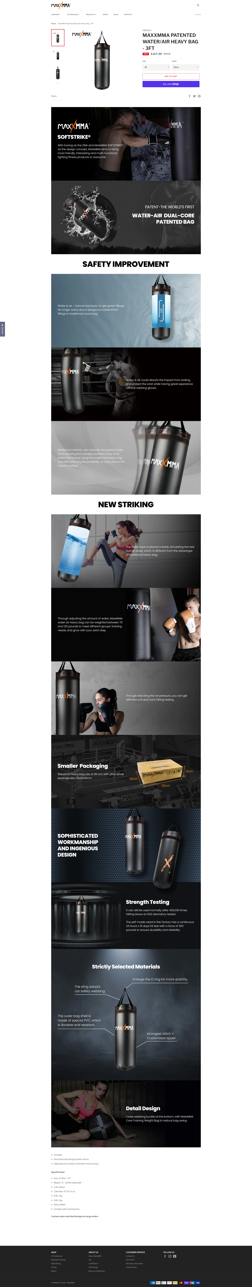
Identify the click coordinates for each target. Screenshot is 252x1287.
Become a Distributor (97, 1271)
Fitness (54, 1267)
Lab (90, 1259)
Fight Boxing (56, 1263)
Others (53, 1271)
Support (128, 14)
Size (144, 61)
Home (53, 23)
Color (174, 61)
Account (198, 14)
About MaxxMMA (95, 1256)
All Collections (56, 1256)
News (105, 14)
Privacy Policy (131, 1267)
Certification (93, 1263)
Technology (73, 14)
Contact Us (130, 1256)
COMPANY (55, 14)
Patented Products (58, 1259)
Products (91, 14)
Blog (116, 14)
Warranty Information (134, 1263)
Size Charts (130, 1259)
